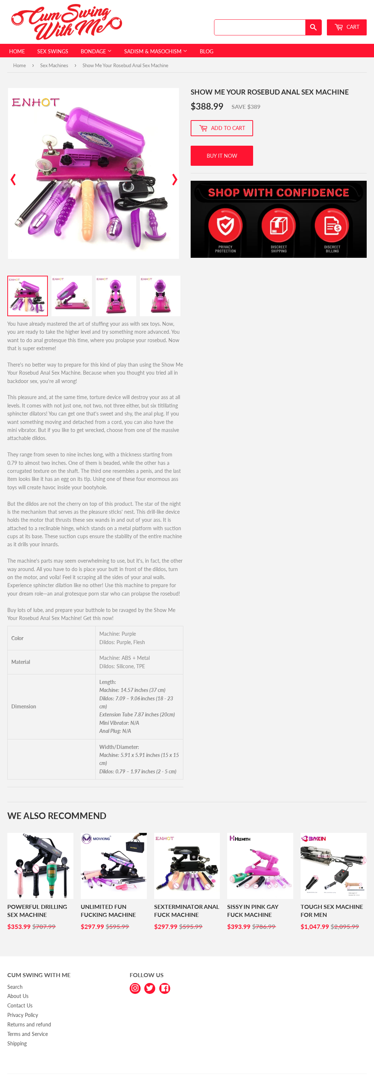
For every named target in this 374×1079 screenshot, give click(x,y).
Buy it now (222, 156)
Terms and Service (27, 1034)
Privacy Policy (22, 1015)
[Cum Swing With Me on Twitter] (149, 987)
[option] (93, 173)
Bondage (94, 51)
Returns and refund (29, 1024)
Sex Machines (54, 65)
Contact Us (20, 1005)
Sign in (314, 12)
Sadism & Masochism (153, 51)
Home (17, 51)
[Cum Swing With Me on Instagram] (135, 987)
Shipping (17, 1043)
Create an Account (349, 12)
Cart (352, 27)
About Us (17, 996)
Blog (206, 51)
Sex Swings (52, 51)
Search (15, 987)
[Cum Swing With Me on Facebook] (164, 987)
